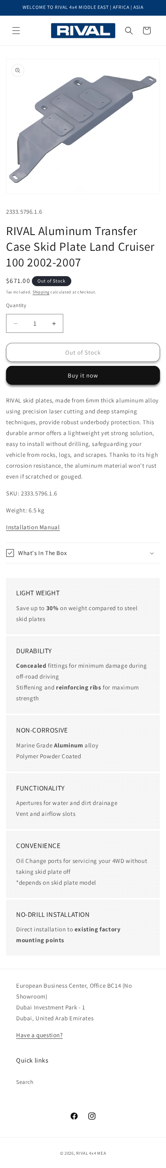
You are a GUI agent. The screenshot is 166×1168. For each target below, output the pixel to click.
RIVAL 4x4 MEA (91, 1153)
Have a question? (39, 1035)
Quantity (16, 305)
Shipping (41, 292)
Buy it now (83, 375)
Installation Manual (33, 527)
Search (25, 1081)
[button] (16, 30)
